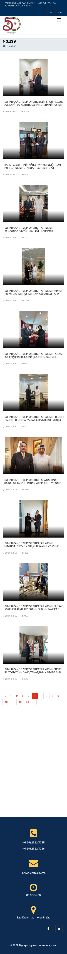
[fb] (48, 928)
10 (6, 702)
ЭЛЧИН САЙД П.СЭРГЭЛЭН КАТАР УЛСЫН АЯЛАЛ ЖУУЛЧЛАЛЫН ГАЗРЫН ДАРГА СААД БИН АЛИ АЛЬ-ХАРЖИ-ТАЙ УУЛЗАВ (33, 292)
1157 (26, 616)
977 (26, 364)
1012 (26, 490)
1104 (26, 237)
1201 (26, 300)
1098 (26, 111)
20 (27, 702)
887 (26, 679)
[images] (33, 77)
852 (26, 553)
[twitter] (59, 928)
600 (26, 427)
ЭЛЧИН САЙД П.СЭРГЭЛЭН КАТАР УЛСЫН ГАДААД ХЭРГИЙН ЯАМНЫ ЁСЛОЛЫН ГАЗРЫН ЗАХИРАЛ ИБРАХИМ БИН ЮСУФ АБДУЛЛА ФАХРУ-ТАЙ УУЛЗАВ (34, 608)
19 (20, 702)
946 (26, 174)
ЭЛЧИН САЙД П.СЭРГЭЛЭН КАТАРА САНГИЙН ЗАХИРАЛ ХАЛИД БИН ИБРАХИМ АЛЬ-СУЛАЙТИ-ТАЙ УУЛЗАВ (33, 482)
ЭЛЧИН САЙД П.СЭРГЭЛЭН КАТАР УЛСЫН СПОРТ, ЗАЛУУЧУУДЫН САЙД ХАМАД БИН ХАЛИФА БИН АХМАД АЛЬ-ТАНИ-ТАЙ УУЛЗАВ (33, 671)
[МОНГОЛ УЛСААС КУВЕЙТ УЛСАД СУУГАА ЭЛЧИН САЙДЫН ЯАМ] (12, 25)
